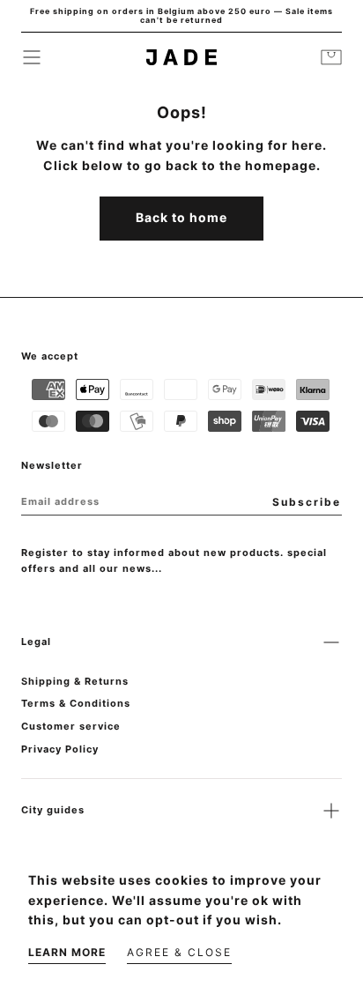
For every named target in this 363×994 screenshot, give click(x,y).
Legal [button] (36, 641)
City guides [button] (53, 810)
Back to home (181, 217)
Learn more (67, 952)
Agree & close (179, 952)
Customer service (71, 726)
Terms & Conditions (75, 703)
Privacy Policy (60, 749)
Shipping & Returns (75, 681)
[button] (31, 57)
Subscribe (306, 501)
